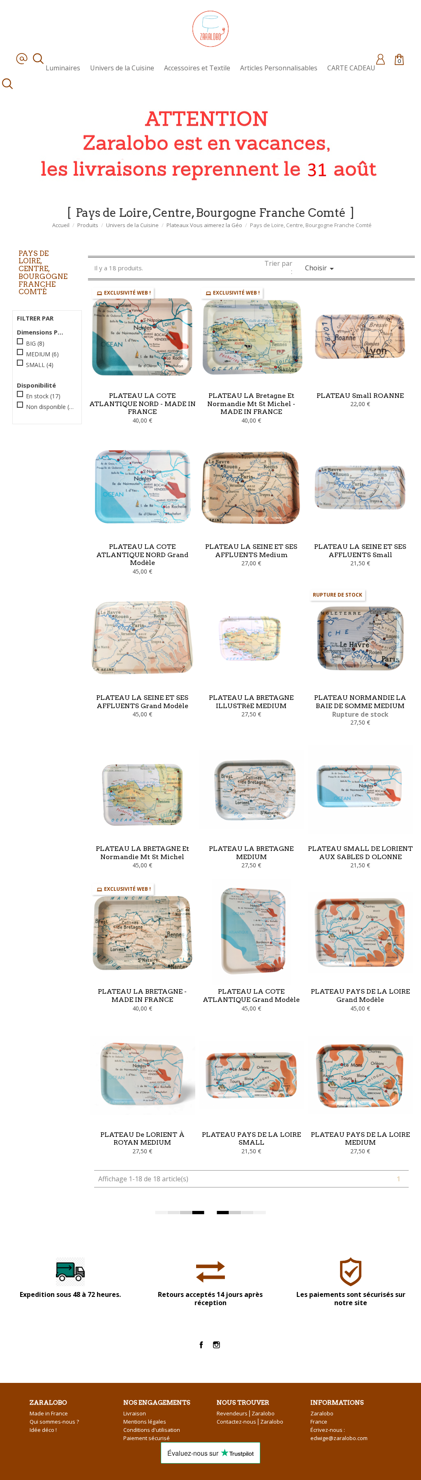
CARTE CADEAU (351, 67)
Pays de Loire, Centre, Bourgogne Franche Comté (43, 272)
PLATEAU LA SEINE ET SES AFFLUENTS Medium (251, 551)
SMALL (39, 365)
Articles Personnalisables (278, 67)
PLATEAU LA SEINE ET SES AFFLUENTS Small (360, 551)
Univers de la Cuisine (122, 67)
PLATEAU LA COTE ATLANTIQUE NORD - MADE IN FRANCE (142, 404)
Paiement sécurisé (146, 1438)
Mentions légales (144, 1421)
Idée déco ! (43, 1430)
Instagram (216, 1345)
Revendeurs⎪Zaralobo (246, 1413)
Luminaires (63, 67)
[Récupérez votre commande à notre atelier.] (205, 143)
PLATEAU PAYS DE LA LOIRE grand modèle (360, 995)
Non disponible (50, 407)
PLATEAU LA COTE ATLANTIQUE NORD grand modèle (142, 555)
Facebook (201, 1345)
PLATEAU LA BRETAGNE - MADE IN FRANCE (142, 995)
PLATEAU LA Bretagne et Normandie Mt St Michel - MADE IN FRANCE (251, 404)
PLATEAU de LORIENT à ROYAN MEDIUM (142, 1139)
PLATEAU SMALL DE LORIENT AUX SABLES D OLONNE (360, 853)
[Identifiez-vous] (380, 59)
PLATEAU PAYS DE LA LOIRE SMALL (251, 1139)
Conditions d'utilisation (151, 1430)
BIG (35, 343)
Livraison (134, 1413)
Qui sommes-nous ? (54, 1421)
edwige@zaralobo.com (339, 1438)
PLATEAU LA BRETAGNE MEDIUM (251, 853)
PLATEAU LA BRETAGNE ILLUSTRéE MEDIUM (251, 702)
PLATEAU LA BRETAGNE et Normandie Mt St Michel (142, 853)
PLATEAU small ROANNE (360, 396)
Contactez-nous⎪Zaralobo (250, 1421)
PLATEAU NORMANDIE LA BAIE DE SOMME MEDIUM (360, 702)
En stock (43, 396)
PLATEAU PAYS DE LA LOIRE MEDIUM (360, 1139)
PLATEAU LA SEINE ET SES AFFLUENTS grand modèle (142, 702)
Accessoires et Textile (197, 67)
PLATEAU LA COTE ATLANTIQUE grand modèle (251, 995)
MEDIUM (42, 354)
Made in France (49, 1413)
